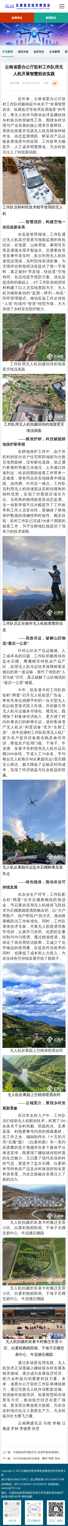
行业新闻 (7, 51)
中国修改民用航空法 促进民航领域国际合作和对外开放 (38, 1452)
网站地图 (27, 1496)
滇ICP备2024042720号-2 (15, 1479)
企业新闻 (54, 51)
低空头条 (23, 51)
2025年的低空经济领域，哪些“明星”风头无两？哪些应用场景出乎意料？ (38, 1458)
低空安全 (39, 51)
